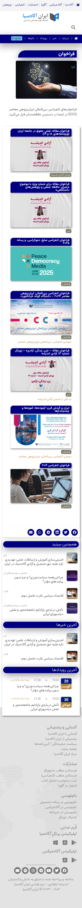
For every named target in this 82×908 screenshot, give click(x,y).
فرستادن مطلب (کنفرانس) (59, 775)
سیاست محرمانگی (64, 744)
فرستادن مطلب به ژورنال (60, 770)
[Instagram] (33, 870)
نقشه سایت (69, 749)
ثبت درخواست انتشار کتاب (59, 780)
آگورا (43, 5)
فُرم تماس (68, 827)
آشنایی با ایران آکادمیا (62, 734)
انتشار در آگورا (67, 785)
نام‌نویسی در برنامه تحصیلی (58, 802)
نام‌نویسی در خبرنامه (63, 812)
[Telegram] (41, 870)
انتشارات (33, 5)
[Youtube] (48, 870)
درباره (65, 38)
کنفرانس (20, 5)
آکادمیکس (55, 5)
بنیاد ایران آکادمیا (65, 754)
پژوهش (7, 5)
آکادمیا (69, 5)
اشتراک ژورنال (68, 817)
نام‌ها (31, 38)
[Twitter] (56, 870)
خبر (55, 38)
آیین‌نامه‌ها (41, 744)
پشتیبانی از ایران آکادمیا (61, 739)
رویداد (43, 38)
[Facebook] (64, 870)
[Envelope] (17, 870)
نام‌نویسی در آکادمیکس (61, 807)
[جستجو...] (73, 28)
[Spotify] (25, 870)
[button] (74, 532)
